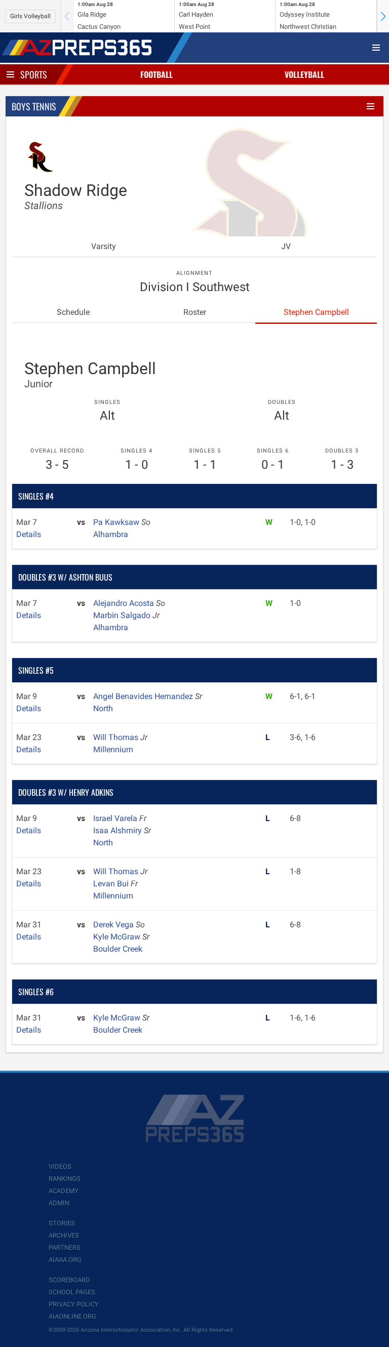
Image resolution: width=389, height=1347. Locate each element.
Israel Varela (116, 818)
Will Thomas (116, 737)
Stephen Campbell (316, 312)
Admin (59, 1203)
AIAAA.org (65, 1259)
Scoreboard (69, 1280)
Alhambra (110, 534)
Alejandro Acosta (124, 603)
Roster (194, 312)
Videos (60, 1166)
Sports (33, 74)
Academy (64, 1191)
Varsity (103, 246)
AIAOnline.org (72, 1316)
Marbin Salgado (122, 615)
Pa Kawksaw (117, 522)
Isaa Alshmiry (118, 830)
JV (286, 246)
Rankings (65, 1178)
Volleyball (304, 74)
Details (28, 534)
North (103, 708)
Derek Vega (114, 924)
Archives (64, 1235)
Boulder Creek (117, 949)
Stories (62, 1223)
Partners (65, 1247)
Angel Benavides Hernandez (144, 696)
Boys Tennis (34, 106)
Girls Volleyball (30, 16)
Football (156, 74)
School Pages (72, 1292)
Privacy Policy (74, 1304)
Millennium (113, 749)
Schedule (73, 312)
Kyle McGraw (117, 937)
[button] (383, 16)
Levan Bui (112, 883)
